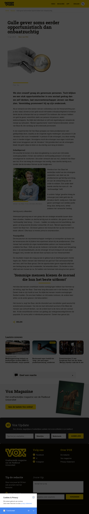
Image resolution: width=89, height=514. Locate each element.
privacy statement (26, 503)
